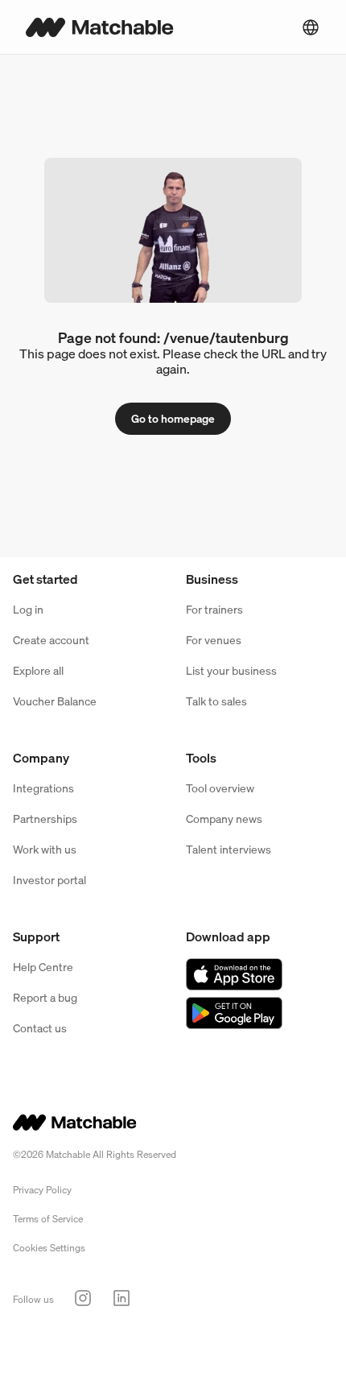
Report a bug (45, 997)
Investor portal (49, 879)
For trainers (214, 609)
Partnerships (45, 818)
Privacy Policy (42, 1190)
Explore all (38, 670)
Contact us (40, 1028)
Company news (224, 818)
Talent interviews (228, 849)
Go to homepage (173, 418)
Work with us (44, 849)
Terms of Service (48, 1219)
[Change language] (310, 27)
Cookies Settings (49, 1248)
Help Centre (43, 966)
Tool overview (220, 788)
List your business (231, 670)
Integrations (43, 788)
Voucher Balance (55, 701)
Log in (28, 609)
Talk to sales (216, 701)
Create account (51, 639)
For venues (213, 639)
